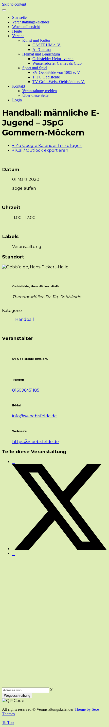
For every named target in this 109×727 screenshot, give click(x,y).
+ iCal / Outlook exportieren (40, 150)
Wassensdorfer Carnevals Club (57, 63)
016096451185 (25, 390)
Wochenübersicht (26, 26)
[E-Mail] (13, 553)
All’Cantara (41, 49)
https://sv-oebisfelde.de (35, 441)
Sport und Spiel (34, 68)
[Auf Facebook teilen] (13, 461)
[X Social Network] (59, 548)
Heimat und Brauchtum (41, 54)
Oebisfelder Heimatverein (53, 59)
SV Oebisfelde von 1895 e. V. (56, 72)
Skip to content (14, 4)
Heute (17, 31)
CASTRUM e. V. (46, 45)
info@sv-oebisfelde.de (34, 416)
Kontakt (18, 86)
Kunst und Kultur (36, 40)
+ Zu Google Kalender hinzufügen (47, 145)
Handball (24, 319)
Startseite (19, 17)
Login (17, 100)
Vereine (18, 36)
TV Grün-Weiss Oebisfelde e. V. (58, 81)
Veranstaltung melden (39, 91)
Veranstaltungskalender (30, 22)
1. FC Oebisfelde (46, 77)
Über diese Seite (35, 95)
